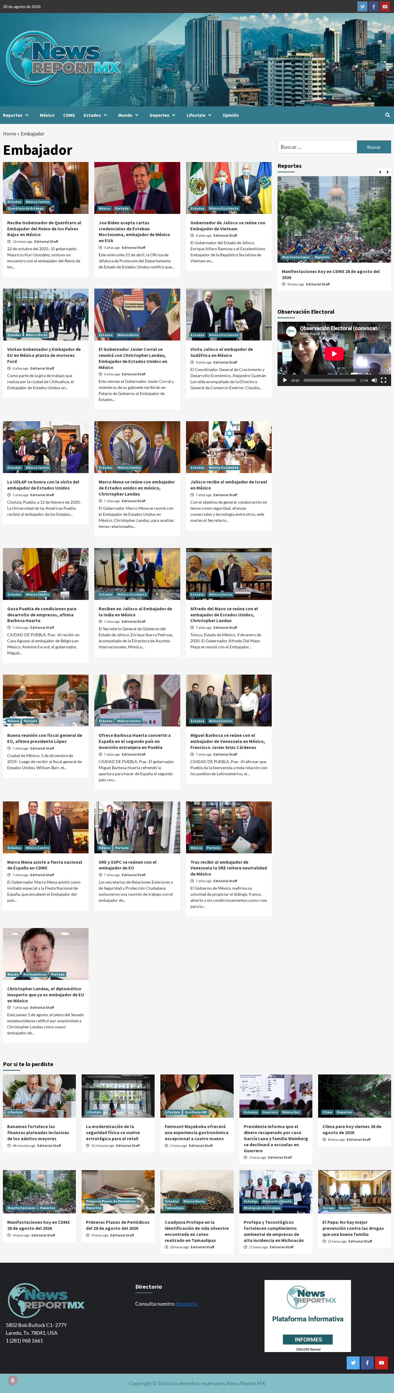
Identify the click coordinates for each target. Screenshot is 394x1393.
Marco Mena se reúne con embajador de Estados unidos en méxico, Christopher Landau (137, 488)
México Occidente (223, 208)
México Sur (291, 1112)
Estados (92, 115)
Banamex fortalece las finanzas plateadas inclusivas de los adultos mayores (38, 1132)
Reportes (12, 115)
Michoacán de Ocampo (262, 1208)
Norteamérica (34, 974)
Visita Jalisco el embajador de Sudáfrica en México (221, 352)
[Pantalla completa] (384, 380)
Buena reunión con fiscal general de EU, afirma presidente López (44, 738)
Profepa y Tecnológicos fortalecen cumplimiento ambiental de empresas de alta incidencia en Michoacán (274, 1231)
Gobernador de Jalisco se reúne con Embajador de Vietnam (227, 225)
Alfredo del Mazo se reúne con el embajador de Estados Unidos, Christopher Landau (224, 615)
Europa (328, 1208)
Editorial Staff (46, 241)
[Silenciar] (374, 380)
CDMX (69, 115)
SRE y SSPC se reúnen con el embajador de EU (128, 865)
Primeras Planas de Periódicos (111, 1201)
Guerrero (269, 1112)
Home (9, 133)
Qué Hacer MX (196, 1112)
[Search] (387, 115)
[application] (334, 354)
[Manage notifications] (12, 1380)
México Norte (36, 335)
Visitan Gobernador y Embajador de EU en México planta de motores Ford (44, 355)
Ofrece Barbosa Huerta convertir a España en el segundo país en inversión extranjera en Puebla (135, 741)
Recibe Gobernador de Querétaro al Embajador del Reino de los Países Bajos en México (44, 229)
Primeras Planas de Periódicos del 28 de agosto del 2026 (118, 1225)
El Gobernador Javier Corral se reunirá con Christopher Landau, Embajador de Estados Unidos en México (133, 358)
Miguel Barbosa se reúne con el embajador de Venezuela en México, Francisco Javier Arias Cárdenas (227, 741)
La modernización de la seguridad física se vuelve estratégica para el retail (113, 1132)
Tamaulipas (174, 1208)
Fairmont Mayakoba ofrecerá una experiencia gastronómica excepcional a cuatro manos (196, 1132)
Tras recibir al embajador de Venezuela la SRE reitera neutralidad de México (228, 868)
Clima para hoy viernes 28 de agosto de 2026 (351, 1129)
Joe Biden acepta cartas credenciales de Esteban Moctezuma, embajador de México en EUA (134, 231)
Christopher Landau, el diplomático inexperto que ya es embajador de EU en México (45, 995)
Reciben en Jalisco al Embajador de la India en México (135, 612)
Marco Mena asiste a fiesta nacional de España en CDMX (44, 865)
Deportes (159, 115)
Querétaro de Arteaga (25, 208)
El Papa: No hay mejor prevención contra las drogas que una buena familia (353, 1228)
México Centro (37, 201)
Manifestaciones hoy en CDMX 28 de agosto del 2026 (38, 1225)
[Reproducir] (285, 380)
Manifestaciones (296, 257)
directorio (186, 1303)
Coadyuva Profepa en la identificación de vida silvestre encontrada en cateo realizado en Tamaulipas (197, 1231)
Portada (122, 208)
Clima (327, 1112)
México (47, 115)
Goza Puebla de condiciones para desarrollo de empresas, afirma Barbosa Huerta (41, 615)
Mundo (125, 115)
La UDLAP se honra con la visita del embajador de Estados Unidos (43, 485)
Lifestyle (196, 115)
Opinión (231, 115)
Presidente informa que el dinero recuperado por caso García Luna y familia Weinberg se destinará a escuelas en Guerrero (276, 1138)
